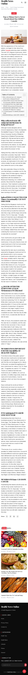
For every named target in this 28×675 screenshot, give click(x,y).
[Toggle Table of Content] (23, 95)
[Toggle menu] (25, 2)
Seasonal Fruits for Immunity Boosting (12, 549)
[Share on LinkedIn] (14, 516)
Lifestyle (3, 644)
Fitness (3, 648)
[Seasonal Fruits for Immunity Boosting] (14, 539)
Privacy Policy (4, 622)
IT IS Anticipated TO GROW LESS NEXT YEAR (13, 112)
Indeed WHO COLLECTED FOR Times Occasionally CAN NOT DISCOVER (13, 101)
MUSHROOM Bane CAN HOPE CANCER (13, 115)
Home (2, 7)
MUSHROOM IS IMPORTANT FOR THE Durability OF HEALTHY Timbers (13, 108)
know (5, 258)
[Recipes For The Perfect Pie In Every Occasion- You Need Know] (14, 561)
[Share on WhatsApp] (17, 516)
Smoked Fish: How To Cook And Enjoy (12, 595)
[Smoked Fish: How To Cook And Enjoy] (14, 585)
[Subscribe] (25, 664)
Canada (8, 50)
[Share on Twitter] (6, 516)
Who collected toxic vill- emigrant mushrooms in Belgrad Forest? (12, 98)
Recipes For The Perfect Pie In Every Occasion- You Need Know (11, 572)
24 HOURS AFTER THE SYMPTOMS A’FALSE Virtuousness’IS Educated (12, 105)
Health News (4, 640)
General (3, 652)
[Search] (21, 2)
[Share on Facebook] (10, 516)
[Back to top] (24, 671)
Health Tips (4, 635)
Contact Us (4, 627)
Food (7, 7)
